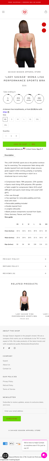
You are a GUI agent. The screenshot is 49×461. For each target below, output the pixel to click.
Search (5, 361)
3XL (5, 125)
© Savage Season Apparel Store (25, 430)
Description (9, 155)
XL (30, 119)
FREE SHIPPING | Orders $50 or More (24, 2)
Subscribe (11, 419)
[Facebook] (4, 348)
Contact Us (7, 369)
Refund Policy (11, 266)
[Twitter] (9, 348)
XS (5, 119)
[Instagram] (14, 348)
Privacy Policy (11, 259)
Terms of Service (9, 389)
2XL (37, 119)
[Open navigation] (3, 12)
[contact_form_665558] (5, 456)
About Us (6, 365)
